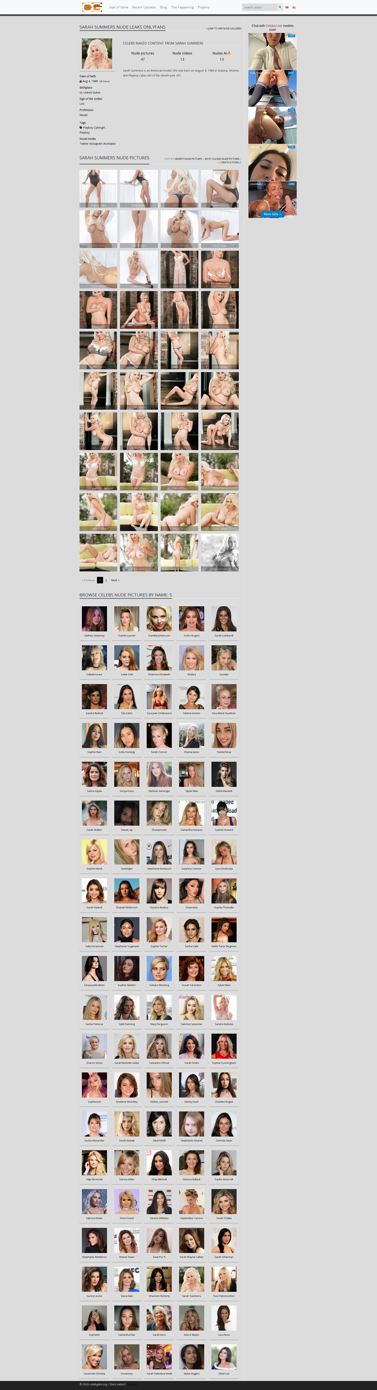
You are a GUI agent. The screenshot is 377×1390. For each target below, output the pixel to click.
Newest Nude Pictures (188, 158)
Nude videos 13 (182, 56)
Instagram (95, 143)
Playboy (204, 7)
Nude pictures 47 (142, 56)
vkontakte (109, 143)
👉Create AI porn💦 (230, 162)
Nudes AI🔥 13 (221, 56)
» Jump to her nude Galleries (224, 28)
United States (92, 92)
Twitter (84, 143)
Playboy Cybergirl (94, 127)
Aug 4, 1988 (90, 81)
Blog (163, 7)
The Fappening (182, 7)
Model (84, 115)
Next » (115, 580)
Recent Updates (144, 7)
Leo (82, 103)
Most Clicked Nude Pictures (222, 158)
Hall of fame (118, 7)
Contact (132, 1384)
